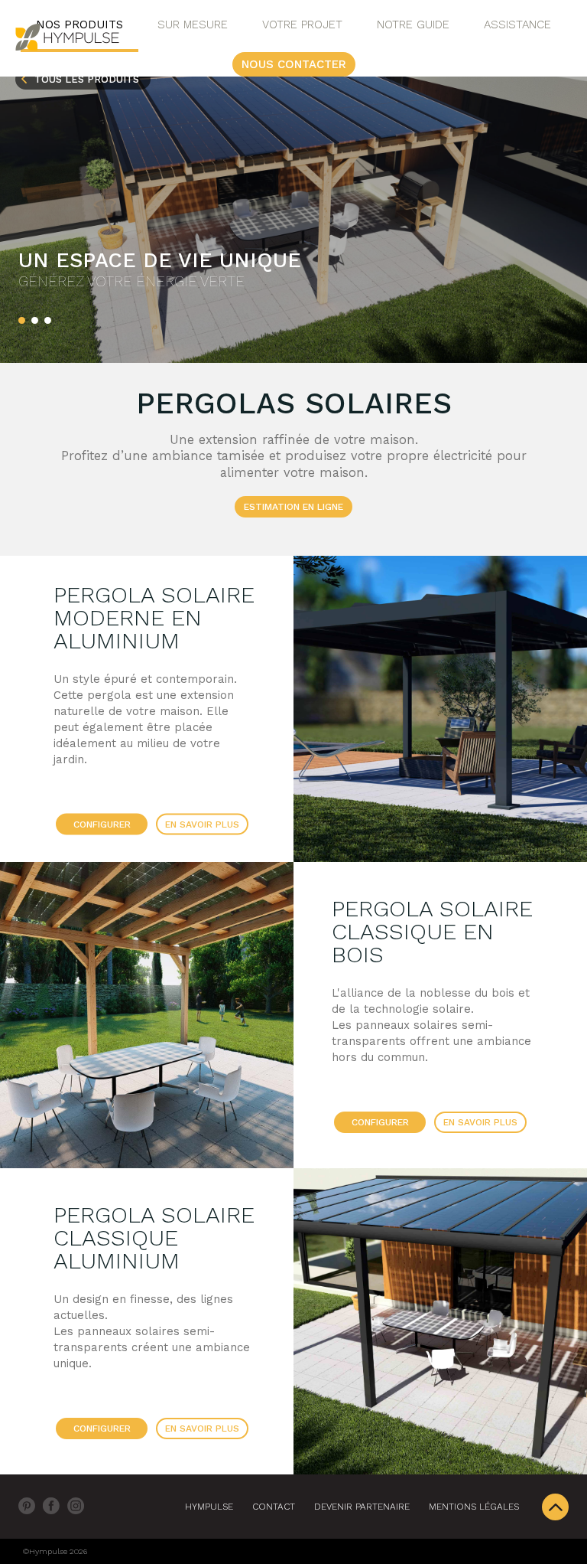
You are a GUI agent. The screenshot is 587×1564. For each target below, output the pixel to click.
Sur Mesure (192, 24)
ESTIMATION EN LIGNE (293, 506)
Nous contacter (294, 64)
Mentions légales (474, 1506)
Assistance (517, 24)
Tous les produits (86, 79)
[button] (21, 320)
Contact (273, 1506)
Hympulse (209, 1506)
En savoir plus (202, 824)
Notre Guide (413, 24)
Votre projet (302, 24)
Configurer (102, 824)
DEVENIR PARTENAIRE (362, 1506)
